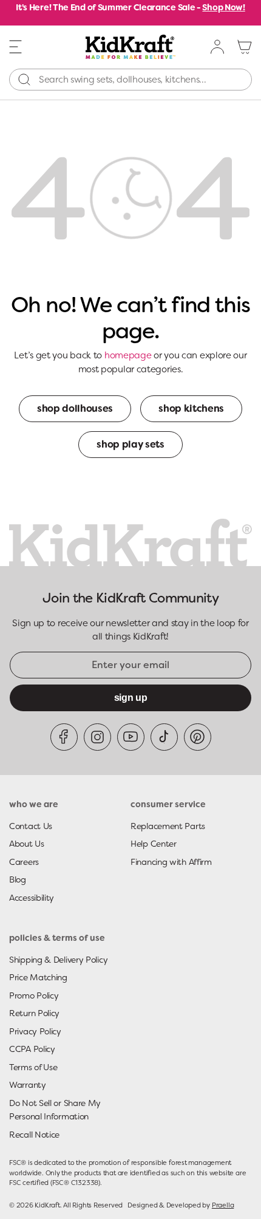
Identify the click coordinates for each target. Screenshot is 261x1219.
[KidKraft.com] (131, 47)
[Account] (218, 46)
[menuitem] (218, 46)
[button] (15, 46)
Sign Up (130, 697)
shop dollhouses (75, 408)
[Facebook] (64, 737)
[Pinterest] (197, 737)
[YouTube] (130, 737)
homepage (128, 355)
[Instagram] (97, 737)
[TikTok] (164, 737)
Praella (223, 1205)
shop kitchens (191, 408)
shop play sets (130, 444)
